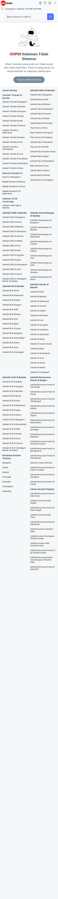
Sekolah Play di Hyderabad (41, 109)
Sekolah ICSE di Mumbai (12, 391)
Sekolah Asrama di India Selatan (40, 501)
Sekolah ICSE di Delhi (11, 429)
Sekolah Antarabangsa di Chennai (41, 242)
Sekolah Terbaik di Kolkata (13, 137)
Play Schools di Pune (39, 128)
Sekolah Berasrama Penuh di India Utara (42, 494)
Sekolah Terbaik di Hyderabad (10, 131)
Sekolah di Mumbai (38, 296)
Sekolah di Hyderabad (39, 301)
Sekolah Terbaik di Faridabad (14, 159)
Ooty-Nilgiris (7, 486)
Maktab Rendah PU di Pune (13, 186)
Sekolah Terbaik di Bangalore (14, 102)
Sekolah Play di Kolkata (40, 118)
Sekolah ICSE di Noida (11, 396)
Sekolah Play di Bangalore (41, 95)
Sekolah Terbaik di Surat (12, 154)
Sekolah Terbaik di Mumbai (13, 106)
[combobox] (25, 17)
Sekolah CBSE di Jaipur (11, 260)
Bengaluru (6, 463)
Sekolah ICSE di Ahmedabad (14, 424)
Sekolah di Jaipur (37, 348)
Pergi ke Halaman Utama (29, 79)
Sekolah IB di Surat (10, 347)
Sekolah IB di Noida (10, 290)
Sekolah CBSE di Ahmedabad (14, 264)
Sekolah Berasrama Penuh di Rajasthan (42, 435)
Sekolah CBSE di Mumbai (12, 227)
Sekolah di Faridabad (39, 330)
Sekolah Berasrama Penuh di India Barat (42, 523)
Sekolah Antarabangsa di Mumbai (41, 228)
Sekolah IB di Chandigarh (13, 352)
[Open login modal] (40, 3)
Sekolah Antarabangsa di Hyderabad (41, 235)
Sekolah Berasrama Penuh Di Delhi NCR (42, 568)
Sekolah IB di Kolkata (11, 300)
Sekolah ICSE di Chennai (12, 443)
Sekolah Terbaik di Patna (12, 168)
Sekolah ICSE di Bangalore (13, 419)
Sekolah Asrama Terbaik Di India (41, 530)
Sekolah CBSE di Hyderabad (14, 231)
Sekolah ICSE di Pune (11, 401)
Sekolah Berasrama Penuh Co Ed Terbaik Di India (42, 551)
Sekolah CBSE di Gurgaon (13, 255)
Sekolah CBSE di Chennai (12, 236)
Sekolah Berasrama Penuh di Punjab (42, 483)
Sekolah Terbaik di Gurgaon (14, 111)
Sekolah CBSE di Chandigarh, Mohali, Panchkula (14, 280)
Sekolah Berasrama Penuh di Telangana (42, 475)
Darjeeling (6, 491)
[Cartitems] (50, 3)
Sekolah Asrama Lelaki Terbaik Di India (39, 544)
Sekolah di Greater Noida (41, 344)
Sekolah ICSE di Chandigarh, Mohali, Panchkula (14, 449)
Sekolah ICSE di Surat (11, 438)
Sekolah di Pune (37, 320)
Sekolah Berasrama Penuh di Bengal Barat (42, 449)
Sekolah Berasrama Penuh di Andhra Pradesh (42, 468)
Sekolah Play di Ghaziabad (41, 142)
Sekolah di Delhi (37, 292)
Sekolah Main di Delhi (39, 99)
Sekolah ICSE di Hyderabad (13, 405)
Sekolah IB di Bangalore (12, 333)
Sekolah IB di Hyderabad (12, 295)
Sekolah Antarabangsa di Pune (41, 257)
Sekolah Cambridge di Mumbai (11, 206)
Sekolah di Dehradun (39, 315)
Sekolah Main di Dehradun (41, 123)
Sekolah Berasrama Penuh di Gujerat (42, 414)
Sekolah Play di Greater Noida (42, 151)
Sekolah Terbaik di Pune (12, 142)
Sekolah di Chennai (38, 306)
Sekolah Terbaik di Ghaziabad (15, 163)
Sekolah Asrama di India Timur (40, 516)
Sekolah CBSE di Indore (12, 274)
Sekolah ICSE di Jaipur (11, 410)
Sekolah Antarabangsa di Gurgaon (41, 271)
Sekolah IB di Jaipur (10, 324)
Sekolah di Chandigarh (39, 372)
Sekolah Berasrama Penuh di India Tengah (42, 509)
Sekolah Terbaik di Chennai (13, 125)
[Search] (50, 16)
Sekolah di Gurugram (39, 325)
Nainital (5, 472)
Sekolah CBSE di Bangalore (13, 217)
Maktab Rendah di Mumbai (13, 182)
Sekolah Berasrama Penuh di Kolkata (42, 407)
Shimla (5, 467)
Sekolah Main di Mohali (40, 175)
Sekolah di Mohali (37, 367)
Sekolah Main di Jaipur (39, 156)
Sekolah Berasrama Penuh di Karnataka (42, 428)
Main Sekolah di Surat (39, 166)
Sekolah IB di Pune (10, 319)
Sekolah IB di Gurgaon (11, 305)
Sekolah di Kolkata (38, 311)
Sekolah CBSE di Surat (11, 269)
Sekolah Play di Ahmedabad (42, 161)
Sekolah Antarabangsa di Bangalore (41, 221)
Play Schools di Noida (39, 147)
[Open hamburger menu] (55, 3)
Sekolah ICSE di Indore (12, 415)
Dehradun (6, 482)
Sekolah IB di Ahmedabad (13, 338)
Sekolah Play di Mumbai (40, 104)
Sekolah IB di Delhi (10, 309)
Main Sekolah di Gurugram (41, 132)
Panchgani (6, 477)
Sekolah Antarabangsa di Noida (41, 278)
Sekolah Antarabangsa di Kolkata (41, 249)
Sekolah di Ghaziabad (39, 334)
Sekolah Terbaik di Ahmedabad (10, 148)
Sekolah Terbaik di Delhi (12, 121)
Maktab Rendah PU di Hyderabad (11, 192)
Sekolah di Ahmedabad (40, 353)
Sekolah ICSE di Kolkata (12, 382)
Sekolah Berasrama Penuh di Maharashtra (42, 421)
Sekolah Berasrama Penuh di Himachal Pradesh (42, 442)
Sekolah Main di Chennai (40, 114)
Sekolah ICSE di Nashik (12, 434)
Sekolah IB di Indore (11, 343)
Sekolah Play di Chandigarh (41, 180)
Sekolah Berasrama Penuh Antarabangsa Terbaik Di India (41, 559)
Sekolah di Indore (37, 363)
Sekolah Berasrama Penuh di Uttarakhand (42, 457)
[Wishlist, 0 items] (45, 3)
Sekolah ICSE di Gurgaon (12, 386)
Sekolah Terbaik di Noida (13, 116)
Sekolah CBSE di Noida (12, 222)
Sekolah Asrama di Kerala (41, 463)
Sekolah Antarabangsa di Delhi (41, 264)
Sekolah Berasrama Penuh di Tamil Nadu (42, 386)
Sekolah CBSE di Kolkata (12, 241)
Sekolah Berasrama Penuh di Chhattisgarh (42, 400)
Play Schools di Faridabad (41, 137)
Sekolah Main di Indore (40, 170)
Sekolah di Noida (37, 339)
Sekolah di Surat (37, 358)
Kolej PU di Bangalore (11, 177)
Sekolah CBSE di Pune (11, 245)
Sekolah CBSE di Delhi (11, 250)
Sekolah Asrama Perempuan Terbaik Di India (42, 537)
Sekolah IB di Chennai (11, 328)
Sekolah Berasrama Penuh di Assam (42, 393)
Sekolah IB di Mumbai (11, 314)
